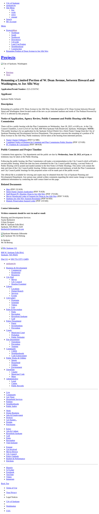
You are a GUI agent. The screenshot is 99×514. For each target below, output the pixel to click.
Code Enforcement (19, 356)
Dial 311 (4, 259)
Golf (13, 319)
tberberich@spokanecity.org (12, 229)
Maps (13, 376)
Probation (15, 335)
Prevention (15, 328)
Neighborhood (17, 46)
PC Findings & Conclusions (17, 144)
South (13, 35)
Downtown (16, 40)
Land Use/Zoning (18, 44)
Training (14, 346)
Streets (14, 360)
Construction (16, 49)
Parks (13, 312)
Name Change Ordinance (16, 140)
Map (8, 189)
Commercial (16, 270)
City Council (16, 282)
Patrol (13, 323)
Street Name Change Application (19, 192)
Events (14, 296)
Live (13, 307)
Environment (16, 367)
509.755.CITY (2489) (20, 259)
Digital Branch (17, 291)
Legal (13, 381)
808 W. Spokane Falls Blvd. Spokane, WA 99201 (12, 253)
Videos (14, 305)
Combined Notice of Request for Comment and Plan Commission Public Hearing (39, 142)
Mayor (14, 279)
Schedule (15, 302)
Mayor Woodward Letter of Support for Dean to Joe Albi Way (31, 196)
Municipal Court (18, 333)
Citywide (15, 42)
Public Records (17, 386)
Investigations (17, 326)
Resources (15, 275)
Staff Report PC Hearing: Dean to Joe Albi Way (25, 194)
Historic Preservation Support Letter (20, 201)
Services (14, 293)
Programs (15, 300)
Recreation (15, 314)
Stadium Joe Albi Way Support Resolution (23, 199)
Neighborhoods (17, 353)
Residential (15, 272)
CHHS (14, 351)
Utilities (14, 365)
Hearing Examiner (18, 284)
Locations (15, 289)
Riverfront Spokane (19, 316)
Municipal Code (17, 374)
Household (15, 363)
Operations (15, 342)
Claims (14, 383)
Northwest (15, 37)
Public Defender (18, 337)
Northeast (15, 33)
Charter (14, 372)
